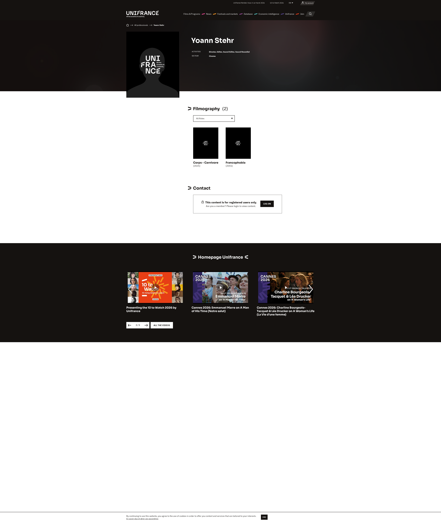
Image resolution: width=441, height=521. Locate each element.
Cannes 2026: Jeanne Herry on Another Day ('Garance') (284, 309)
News (208, 14)
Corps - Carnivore (205, 162)
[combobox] (214, 118)
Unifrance (289, 14)
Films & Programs (192, 14)
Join (302, 14)
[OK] (264, 517)
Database (248, 14)
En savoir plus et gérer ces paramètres (142, 519)
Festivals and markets (227, 14)
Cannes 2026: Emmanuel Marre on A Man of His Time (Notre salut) (155, 309)
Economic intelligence (269, 14)
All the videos (162, 325)
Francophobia (235, 162)
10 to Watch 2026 (277, 3)
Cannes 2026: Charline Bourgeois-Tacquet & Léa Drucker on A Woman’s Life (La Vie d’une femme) (220, 311)
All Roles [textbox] (200, 118)
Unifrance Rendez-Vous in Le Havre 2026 (249, 3)
